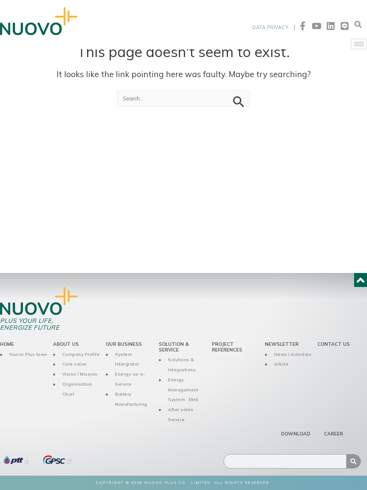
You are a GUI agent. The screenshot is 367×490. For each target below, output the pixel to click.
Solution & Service (174, 347)
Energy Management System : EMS (183, 389)
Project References (227, 347)
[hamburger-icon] (359, 44)
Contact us (334, 344)
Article (281, 364)
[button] (358, 26)
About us (66, 344)
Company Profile (81, 354)
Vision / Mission (79, 374)
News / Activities (293, 354)
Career (333, 434)
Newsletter (282, 344)
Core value (74, 364)
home (7, 344)
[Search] (353, 461)
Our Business (124, 344)
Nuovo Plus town (28, 354)
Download (295, 434)
